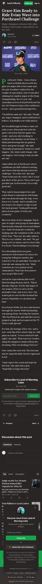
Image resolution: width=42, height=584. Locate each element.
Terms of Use (18, 557)
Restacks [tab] (17, 445)
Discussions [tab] (19, 474)
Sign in (37, 3)
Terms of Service (14, 555)
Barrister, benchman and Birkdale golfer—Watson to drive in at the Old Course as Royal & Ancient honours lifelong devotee (15, 490)
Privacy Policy (28, 555)
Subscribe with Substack (22, 547)
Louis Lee (10, 34)
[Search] (37, 474)
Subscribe (28, 3)
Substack (11, 581)
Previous (9, 423)
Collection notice (30, 573)
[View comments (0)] (9, 42)
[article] (21, 489)
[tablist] (12, 444)
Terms (21, 573)
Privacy (16, 573)
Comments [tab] (7, 445)
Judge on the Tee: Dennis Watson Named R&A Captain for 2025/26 (14, 483)
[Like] (4, 42)
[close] (35, 508)
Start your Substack (16, 577)
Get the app (30, 577)
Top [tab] (4, 474)
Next (34, 423)
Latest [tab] (10, 474)
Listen (37, 35)
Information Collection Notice (20, 559)
